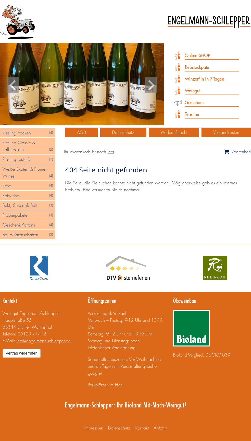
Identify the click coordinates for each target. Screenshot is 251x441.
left (13, 85)
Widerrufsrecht (174, 132)
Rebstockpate (197, 67)
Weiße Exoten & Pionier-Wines (27, 172)
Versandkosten (226, 132)
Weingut (192, 91)
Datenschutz (123, 132)
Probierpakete (27, 215)
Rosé (27, 186)
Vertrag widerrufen (22, 353)
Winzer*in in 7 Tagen (204, 79)
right (151, 85)
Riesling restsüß (27, 159)
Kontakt (9, 300)
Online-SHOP (197, 55)
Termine (192, 114)
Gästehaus (194, 102)
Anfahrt (160, 428)
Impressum (93, 428)
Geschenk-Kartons (27, 225)
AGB (81, 132)
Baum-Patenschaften (27, 235)
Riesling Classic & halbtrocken (27, 146)
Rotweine (27, 195)
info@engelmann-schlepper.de (43, 341)
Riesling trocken (27, 133)
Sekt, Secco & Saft (27, 205)
